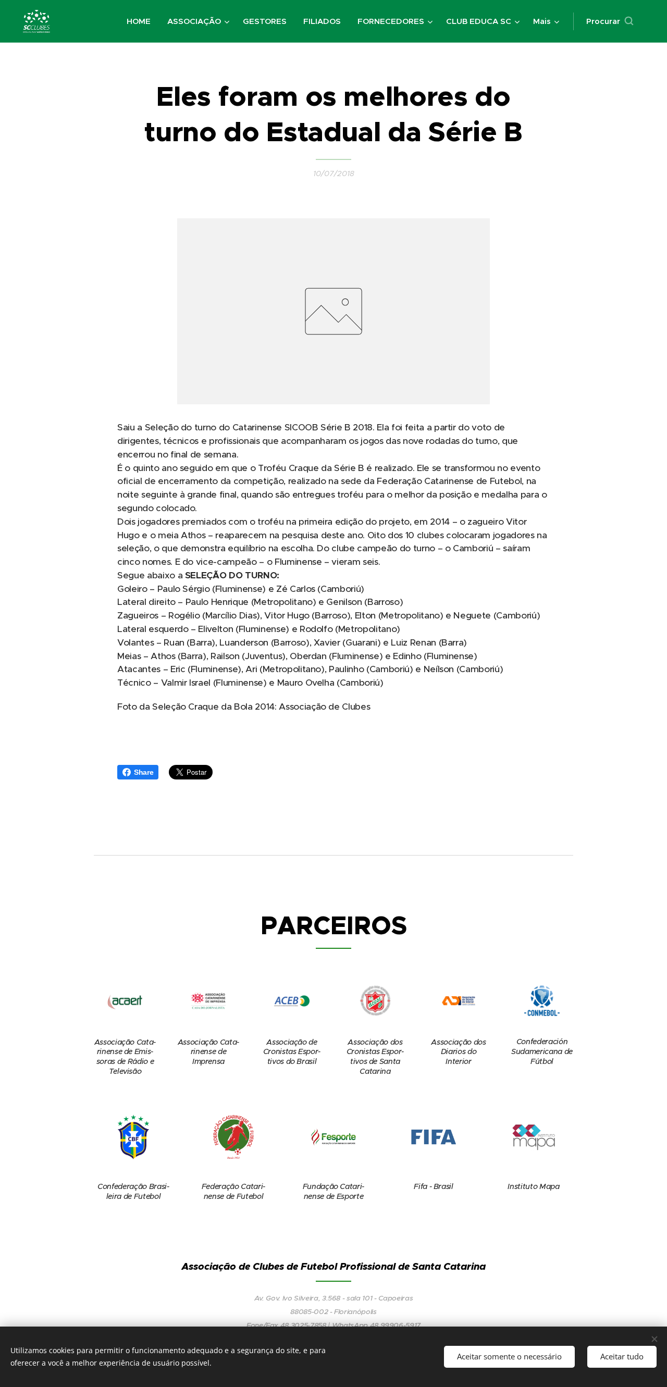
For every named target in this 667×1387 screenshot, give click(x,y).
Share (143, 772)
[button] (609, 21)
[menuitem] (141, 21)
